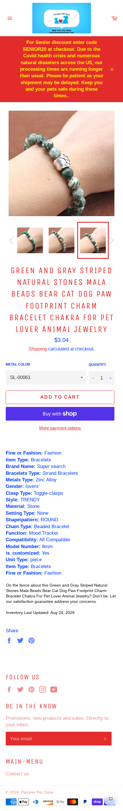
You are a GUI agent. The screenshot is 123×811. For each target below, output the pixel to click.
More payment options (60, 427)
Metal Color (18, 364)
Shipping (38, 348)
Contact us (17, 773)
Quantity (97, 364)
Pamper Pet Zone (37, 792)
